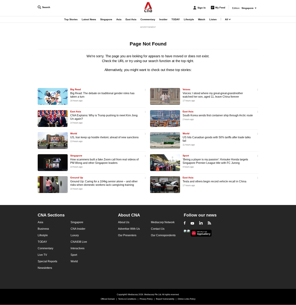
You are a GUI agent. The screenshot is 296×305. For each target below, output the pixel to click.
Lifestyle (189, 19)
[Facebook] (185, 223)
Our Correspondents (163, 235)
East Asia (131, 19)
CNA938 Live (79, 241)
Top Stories (71, 19)
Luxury (75, 235)
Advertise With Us (129, 228)
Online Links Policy (186, 299)
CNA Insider (78, 228)
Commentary (147, 19)
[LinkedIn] (201, 223)
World (73, 133)
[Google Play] (185, 233)
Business (43, 228)
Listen (213, 19)
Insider (163, 19)
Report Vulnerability (165, 299)
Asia (118, 19)
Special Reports (47, 261)
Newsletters (45, 267)
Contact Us (157, 228)
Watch (201, 19)
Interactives (77, 248)
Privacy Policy (146, 299)
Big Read (75, 89)
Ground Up (76, 177)
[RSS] (209, 223)
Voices (186, 89)
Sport (186, 155)
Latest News (89, 19)
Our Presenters (127, 235)
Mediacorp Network (163, 222)
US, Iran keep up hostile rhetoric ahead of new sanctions (104, 137)
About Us (123, 222)
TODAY (175, 19)
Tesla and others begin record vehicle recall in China (214, 181)
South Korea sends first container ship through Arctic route (218, 115)
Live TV (42, 254)
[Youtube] (192, 223)
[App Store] (188, 233)
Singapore (106, 19)
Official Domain (108, 299)
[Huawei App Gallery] (201, 233)
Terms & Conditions (127, 299)
